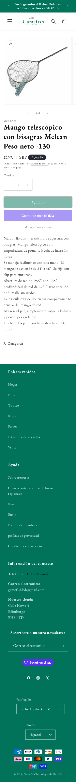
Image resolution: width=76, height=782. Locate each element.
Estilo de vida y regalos (24, 437)
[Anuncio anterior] (8, 6)
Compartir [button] (15, 343)
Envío (12, 514)
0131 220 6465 (36, 574)
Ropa (12, 416)
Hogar (12, 384)
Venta (12, 447)
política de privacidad (23, 535)
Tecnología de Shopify (48, 774)
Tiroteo (13, 405)
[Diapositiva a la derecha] (47, 112)
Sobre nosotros (18, 477)
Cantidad (10, 175)
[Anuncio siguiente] (67, 6)
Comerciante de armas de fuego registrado (30, 491)
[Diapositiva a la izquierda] (28, 112)
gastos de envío (39, 163)
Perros (12, 426)
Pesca (12, 395)
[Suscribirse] (62, 645)
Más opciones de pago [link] (38, 227)
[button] (9, 21)
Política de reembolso (23, 525)
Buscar (13, 504)
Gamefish (29, 774)
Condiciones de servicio (25, 546)
